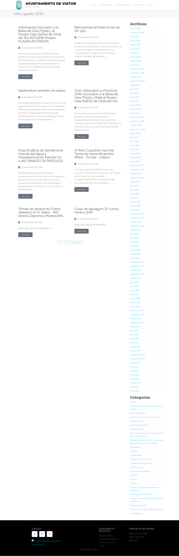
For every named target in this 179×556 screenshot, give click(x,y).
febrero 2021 (135, 45)
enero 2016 (135, 258)
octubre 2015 (135, 270)
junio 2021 (134, 37)
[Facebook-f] (35, 534)
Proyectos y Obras (138, 505)
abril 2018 (134, 149)
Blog (150, 5)
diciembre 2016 (137, 214)
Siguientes (76, 242)
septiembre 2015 (137, 274)
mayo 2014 (135, 338)
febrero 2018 (135, 157)
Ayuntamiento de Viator (51, 3)
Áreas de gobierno (138, 413)
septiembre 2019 (137, 81)
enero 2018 (135, 161)
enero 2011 (134, 391)
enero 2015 (135, 306)
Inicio (93, 5)
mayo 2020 (135, 53)
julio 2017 (134, 185)
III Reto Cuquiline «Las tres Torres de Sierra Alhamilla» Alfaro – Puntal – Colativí (94, 153)
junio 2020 (134, 49)
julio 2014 (134, 330)
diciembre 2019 (137, 69)
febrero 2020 (135, 61)
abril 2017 (134, 198)
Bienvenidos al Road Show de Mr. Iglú (97, 29)
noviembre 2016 (137, 218)
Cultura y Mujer (137, 429)
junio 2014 (134, 334)
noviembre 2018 (137, 121)
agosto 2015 (135, 278)
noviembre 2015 (137, 266)
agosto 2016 (135, 230)
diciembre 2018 (137, 117)
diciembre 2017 (137, 165)
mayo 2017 (135, 194)
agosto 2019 (135, 85)
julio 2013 (134, 367)
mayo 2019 (135, 97)
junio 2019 (134, 93)
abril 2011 (134, 387)
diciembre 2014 (137, 310)
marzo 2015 (135, 298)
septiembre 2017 (137, 177)
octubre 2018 (135, 125)
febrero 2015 (135, 302)
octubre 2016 (135, 222)
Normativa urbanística (140, 471)
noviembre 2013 (137, 355)
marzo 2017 (135, 202)
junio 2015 (134, 286)
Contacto (139, 5)
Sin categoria (136, 513)
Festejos (133, 451)
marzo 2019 (135, 105)
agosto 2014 (135, 326)
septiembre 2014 (137, 322)
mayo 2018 (135, 145)
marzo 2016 (135, 250)
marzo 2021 (135, 41)
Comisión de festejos (139, 425)
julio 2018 (134, 137)
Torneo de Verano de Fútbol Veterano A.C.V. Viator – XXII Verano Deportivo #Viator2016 (40, 212)
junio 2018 (134, 141)
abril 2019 (134, 101)
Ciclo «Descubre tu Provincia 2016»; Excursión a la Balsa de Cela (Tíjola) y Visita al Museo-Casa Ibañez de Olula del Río (96, 96)
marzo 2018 (135, 153)
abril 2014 (134, 343)
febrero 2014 (135, 351)
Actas (132, 402)
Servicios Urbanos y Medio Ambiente (146, 509)
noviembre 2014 (137, 314)
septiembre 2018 (137, 129)
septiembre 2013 (137, 359)
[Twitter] (42, 534)
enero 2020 (135, 65)
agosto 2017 (135, 181)
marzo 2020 (135, 57)
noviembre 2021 (137, 32)
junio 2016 (134, 238)
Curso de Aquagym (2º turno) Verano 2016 (96, 210)
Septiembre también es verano (42, 90)
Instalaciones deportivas (141, 463)
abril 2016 (134, 246)
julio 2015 (134, 282)
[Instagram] (50, 534)
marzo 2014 (135, 347)
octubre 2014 (136, 318)
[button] (25, 76)
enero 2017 (135, 210)
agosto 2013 (135, 363)
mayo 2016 (135, 242)
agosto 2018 (135, 133)
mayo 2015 (134, 290)
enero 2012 (135, 379)
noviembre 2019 (137, 73)
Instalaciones (136, 455)
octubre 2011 (135, 383)
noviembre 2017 (137, 169)
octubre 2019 (135, 77)
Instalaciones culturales (140, 459)
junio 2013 (134, 371)
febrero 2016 (135, 254)
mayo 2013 (134, 375)
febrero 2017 (135, 206)
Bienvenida (106, 5)
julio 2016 (134, 234)
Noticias (133, 475)
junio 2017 (134, 190)
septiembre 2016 (137, 226)
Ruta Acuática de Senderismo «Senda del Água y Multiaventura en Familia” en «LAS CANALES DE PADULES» (40, 155)
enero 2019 (135, 113)
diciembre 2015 (137, 262)
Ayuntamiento (136, 421)
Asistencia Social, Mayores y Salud (145, 417)
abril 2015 (134, 294)
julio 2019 (134, 89)
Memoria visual (137, 467)
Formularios (123, 5)
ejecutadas (135, 447)
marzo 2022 (135, 28)
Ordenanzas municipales (141, 494)
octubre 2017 (135, 173)
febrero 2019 (135, 109)
